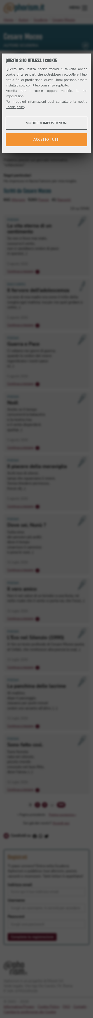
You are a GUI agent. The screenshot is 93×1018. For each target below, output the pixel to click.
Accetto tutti (46, 139)
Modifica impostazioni (46, 123)
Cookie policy (15, 107)
